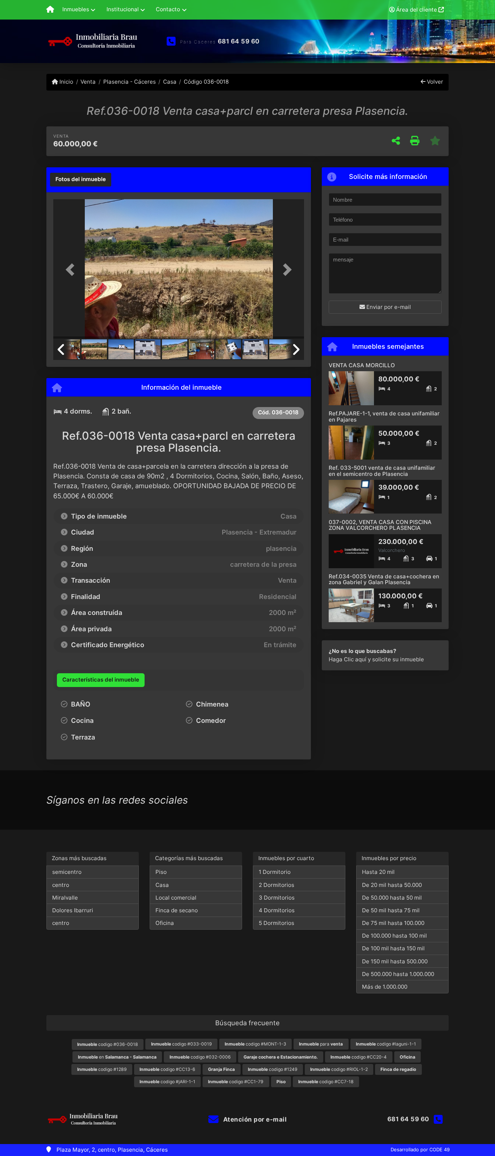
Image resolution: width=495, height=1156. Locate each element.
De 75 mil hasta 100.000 (393, 923)
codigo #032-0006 (200, 1057)
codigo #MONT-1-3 (255, 1044)
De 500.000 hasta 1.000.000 (398, 974)
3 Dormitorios (277, 897)
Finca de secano (176, 910)
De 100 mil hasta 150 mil (393, 948)
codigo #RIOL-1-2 (339, 1069)
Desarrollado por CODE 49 (420, 1149)
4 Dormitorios (277, 910)
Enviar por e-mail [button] (388, 306)
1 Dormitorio (275, 871)
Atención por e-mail (254, 1119)
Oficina (164, 923)
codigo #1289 (102, 1069)
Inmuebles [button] (75, 9)
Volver (434, 81)
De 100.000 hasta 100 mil (394, 935)
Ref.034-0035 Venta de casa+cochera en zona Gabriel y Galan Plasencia (384, 579)
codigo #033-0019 (181, 1044)
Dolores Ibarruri (72, 910)
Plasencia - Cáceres (129, 81)
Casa (169, 81)
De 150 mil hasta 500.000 (395, 961)
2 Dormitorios (276, 884)
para (321, 1044)
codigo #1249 (273, 1069)
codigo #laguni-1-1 (386, 1044)
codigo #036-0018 (107, 1044)
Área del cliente (416, 9)
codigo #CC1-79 (235, 1081)
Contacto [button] (168, 9)
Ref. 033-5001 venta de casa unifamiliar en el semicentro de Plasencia (382, 470)
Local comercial (175, 897)
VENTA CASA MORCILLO (362, 365)
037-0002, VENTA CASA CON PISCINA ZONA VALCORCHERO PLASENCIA (380, 525)
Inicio (65, 81)
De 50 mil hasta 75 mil (391, 910)
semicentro (67, 871)
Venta (88, 81)
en (117, 1057)
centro (60, 884)
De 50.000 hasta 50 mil (392, 897)
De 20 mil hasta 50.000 (392, 884)
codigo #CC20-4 (358, 1057)
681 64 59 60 (239, 41)
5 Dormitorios (276, 923)
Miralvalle (65, 897)
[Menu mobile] (50, 9)
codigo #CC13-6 (167, 1069)
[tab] (80, 180)
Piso (161, 871)
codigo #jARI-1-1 (167, 1081)
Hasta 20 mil (378, 871)
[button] (72, 269)
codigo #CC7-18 (326, 1081)
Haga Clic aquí (347, 659)
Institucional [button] (123, 9)
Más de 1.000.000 (384, 986)
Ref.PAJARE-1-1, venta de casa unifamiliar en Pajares (384, 416)
